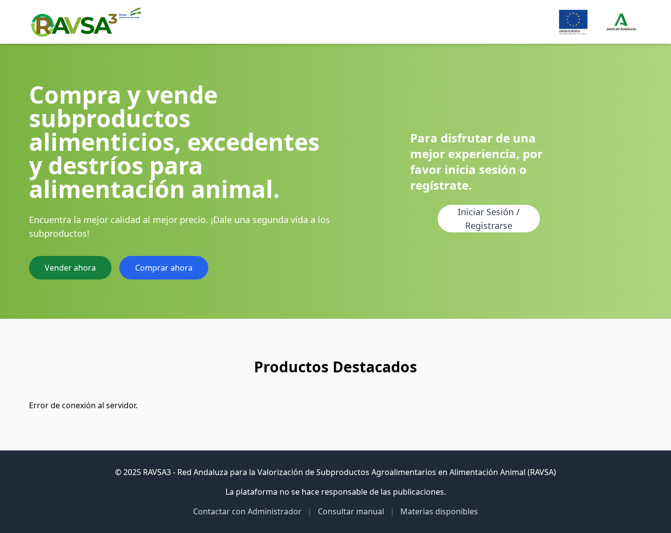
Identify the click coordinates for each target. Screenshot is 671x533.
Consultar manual (351, 511)
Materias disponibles (439, 511)
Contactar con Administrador (247, 511)
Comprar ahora (164, 267)
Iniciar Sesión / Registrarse (489, 218)
